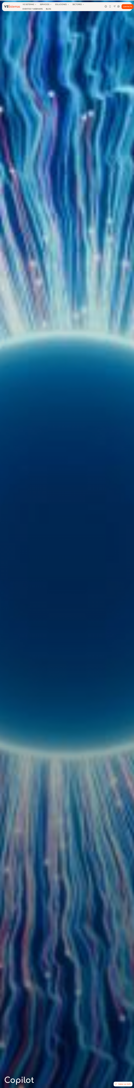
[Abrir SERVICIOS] (51, 4)
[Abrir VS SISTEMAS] (36, 4)
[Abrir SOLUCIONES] (68, 4)
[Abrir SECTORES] (83, 4)
